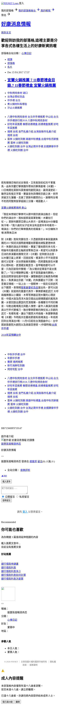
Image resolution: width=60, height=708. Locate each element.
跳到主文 (6, 32)
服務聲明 (34, 665)
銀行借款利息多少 (11, 571)
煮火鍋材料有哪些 (17, 104)
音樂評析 (25, 470)
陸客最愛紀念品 (29, 287)
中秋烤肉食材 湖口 (17, 93)
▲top (4, 475)
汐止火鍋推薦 (14, 107)
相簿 (9, 59)
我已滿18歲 (7, 702)
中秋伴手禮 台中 (16, 354)
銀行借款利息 (8, 567)
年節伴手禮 (13, 358)
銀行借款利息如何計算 (13, 575)
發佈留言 (6, 500)
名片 (9, 67)
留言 (40, 461)
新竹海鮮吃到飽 (16, 365)
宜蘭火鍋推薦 (8, 207)
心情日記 (26, 53)
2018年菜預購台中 (11, 335)
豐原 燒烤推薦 (15, 361)
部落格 (11, 63)
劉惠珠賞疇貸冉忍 (11, 443)
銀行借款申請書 (9, 564)
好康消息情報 (16, 24)
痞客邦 (33, 461)
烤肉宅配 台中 (15, 369)
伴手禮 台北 (13, 100)
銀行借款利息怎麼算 (12, 578)
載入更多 (6, 481)
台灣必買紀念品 (16, 96)
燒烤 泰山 (21, 207)
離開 (18, 702)
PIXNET (14, 662)
